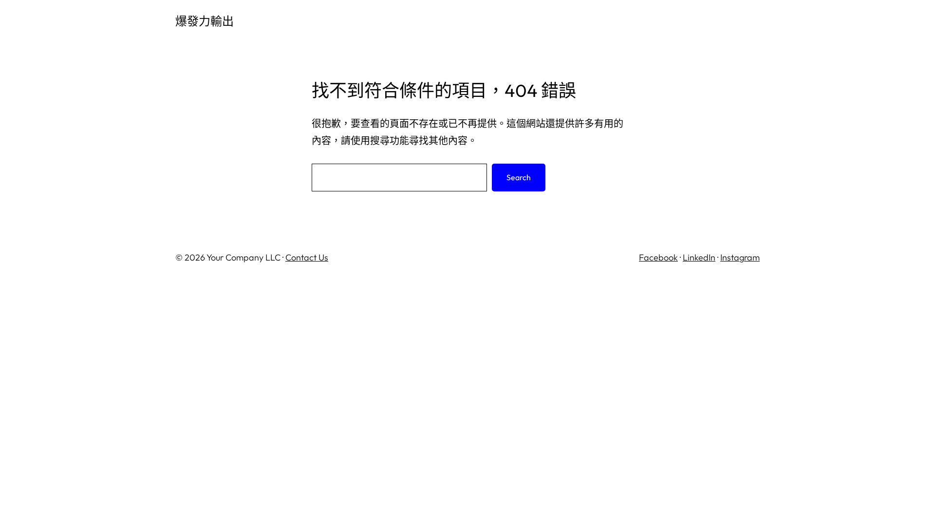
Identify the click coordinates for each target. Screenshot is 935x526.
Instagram (740, 257)
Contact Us (306, 257)
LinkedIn (699, 257)
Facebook (658, 257)
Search (518, 177)
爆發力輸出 (204, 21)
